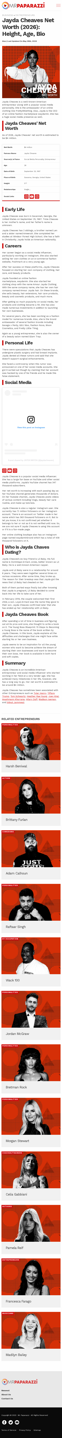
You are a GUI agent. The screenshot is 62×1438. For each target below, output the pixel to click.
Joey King (53, 696)
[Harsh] (31, 747)
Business (7, 15)
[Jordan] (31, 1015)
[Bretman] (31, 1068)
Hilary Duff (31, 699)
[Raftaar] (31, 908)
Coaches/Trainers (12, 1153)
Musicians (7, 1313)
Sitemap (37, 1430)
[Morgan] (31, 1122)
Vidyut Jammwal (15, 702)
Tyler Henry (40, 693)
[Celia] (31, 1176)
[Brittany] (31, 801)
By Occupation (10, 939)
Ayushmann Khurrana (13, 699)
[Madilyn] (31, 1336)
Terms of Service (8, 1430)
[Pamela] (31, 1229)
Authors (7, 1206)
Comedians (8, 832)
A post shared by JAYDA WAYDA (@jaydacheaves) (31, 460)
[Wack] (31, 961)
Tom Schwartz (18, 696)
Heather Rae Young (37, 696)
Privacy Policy (25, 1430)
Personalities (10, 725)
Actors (6, 778)
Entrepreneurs (25, 15)
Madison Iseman (47, 699)
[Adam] (31, 854)
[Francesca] (31, 1283)
